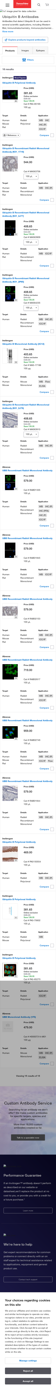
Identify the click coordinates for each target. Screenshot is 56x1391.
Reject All (28, 1370)
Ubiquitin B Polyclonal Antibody (19, 82)
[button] (28, 60)
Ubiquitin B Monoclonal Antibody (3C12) (23, 344)
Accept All (28, 1381)
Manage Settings (28, 1360)
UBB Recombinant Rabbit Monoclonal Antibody (27, 470)
